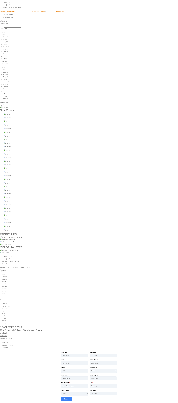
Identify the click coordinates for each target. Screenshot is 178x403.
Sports (3, 34)
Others (5, 58)
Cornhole (5, 54)
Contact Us (5, 63)
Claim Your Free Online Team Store (11, 7)
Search (2, 28)
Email (1, 333)
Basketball (6, 46)
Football (5, 44)
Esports (5, 56)
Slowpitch (5, 39)
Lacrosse (5, 51)
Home (3, 32)
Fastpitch (5, 42)
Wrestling (5, 49)
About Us (4, 61)
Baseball (5, 37)
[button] (89, 26)
